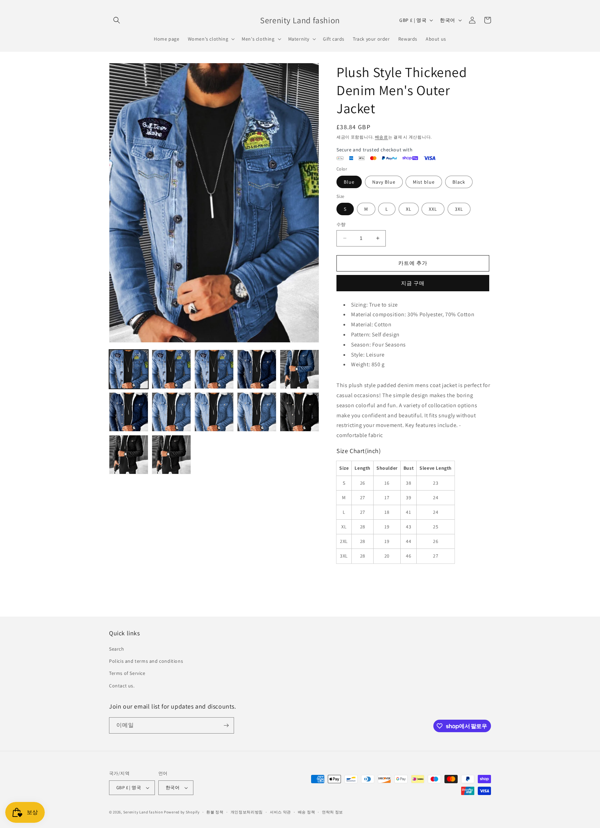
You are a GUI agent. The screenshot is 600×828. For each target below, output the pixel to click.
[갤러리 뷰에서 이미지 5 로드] (171, 369)
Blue (349, 182)
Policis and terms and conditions (146, 661)
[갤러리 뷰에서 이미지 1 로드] (128, 369)
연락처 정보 (332, 812)
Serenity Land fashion (143, 812)
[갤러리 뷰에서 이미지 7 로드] (256, 369)
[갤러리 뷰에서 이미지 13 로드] (299, 412)
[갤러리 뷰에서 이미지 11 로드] (214, 412)
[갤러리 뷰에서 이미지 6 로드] (214, 369)
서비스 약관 (280, 812)
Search (116, 649)
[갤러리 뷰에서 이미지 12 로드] (256, 412)
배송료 (381, 137)
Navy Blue (383, 182)
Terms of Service (127, 673)
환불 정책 (215, 812)
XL (408, 209)
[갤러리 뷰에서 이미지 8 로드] (299, 369)
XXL (433, 209)
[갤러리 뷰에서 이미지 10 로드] (171, 412)
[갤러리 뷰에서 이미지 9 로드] (128, 412)
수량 (341, 224)
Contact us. (122, 686)
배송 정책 (306, 812)
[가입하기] (226, 725)
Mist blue (424, 182)
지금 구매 (413, 283)
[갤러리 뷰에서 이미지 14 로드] (128, 454)
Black (458, 182)
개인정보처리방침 (247, 812)
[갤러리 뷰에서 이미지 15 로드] (171, 454)
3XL (459, 209)
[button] (116, 20)
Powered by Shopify (182, 812)
